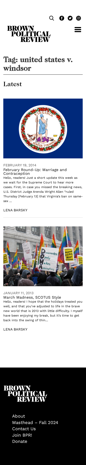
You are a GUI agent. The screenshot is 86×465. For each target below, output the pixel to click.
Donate (19, 441)
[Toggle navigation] (74, 32)
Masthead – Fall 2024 (35, 422)
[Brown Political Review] (29, 27)
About (18, 416)
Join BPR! (22, 435)
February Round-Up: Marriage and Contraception (35, 171)
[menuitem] (47, 416)
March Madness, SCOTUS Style (32, 297)
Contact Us (24, 428)
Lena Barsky (15, 210)
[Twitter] (69, 19)
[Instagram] (77, 19)
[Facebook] (61, 19)
